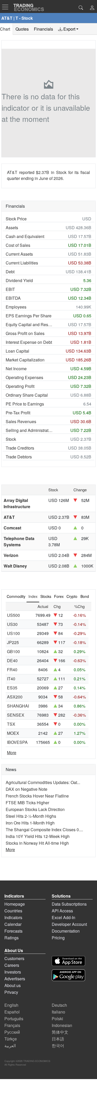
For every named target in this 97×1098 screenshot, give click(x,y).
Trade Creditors (20, 448)
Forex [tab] (59, 596)
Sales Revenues (21, 421)
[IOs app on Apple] (68, 961)
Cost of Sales (18, 245)
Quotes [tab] (22, 29)
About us (12, 985)
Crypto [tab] (71, 596)
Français (12, 1025)
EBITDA (13, 298)
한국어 (58, 1045)
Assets (12, 227)
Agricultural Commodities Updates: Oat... (43, 782)
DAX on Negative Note (26, 789)
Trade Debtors (19, 457)
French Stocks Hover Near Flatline (37, 796)
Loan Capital (17, 351)
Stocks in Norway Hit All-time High (37, 843)
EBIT (10, 289)
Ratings (11, 938)
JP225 (13, 642)
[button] (92, 8)
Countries (13, 911)
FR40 (12, 670)
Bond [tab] (84, 596)
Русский (12, 1032)
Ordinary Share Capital (27, 395)
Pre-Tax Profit (18, 413)
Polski (57, 1019)
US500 (13, 615)
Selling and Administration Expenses (29, 430)
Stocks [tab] (45, 596)
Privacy (11, 992)
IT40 (11, 679)
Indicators (13, 917)
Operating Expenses (24, 377)
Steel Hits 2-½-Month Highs (31, 816)
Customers (14, 958)
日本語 (58, 1039)
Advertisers (14, 979)
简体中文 (60, 1032)
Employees (16, 307)
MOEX (13, 733)
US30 (12, 624)
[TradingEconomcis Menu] (6, 7)
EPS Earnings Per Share (28, 316)
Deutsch (59, 1005)
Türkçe (10, 1039)
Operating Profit (20, 386)
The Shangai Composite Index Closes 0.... (44, 830)
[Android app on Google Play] (68, 975)
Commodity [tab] (16, 596)
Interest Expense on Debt (29, 342)
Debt (10, 272)
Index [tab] (33, 596)
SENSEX (15, 715)
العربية (10, 1045)
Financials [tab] (43, 29)
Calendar (12, 924)
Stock (11, 439)
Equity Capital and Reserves (29, 324)
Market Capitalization (25, 360)
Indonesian (62, 1025)
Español (12, 1012)
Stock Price (16, 219)
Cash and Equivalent (25, 236)
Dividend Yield (19, 280)
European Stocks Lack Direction (35, 809)
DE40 (12, 660)
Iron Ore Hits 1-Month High (30, 823)
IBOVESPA (17, 742)
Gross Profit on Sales (25, 333)
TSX (11, 724)
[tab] (68, 29)
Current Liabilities (22, 263)
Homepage (14, 904)
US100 (13, 633)
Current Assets (19, 254)
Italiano (58, 1012)
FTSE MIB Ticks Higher (27, 803)
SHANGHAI (18, 706)
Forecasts (13, 931)
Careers (11, 965)
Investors (12, 972)
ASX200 (15, 697)
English (11, 1005)
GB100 (13, 651)
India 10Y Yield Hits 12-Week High (38, 836)
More (11, 753)
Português (13, 1019)
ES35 (12, 688)
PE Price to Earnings (25, 404)
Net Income (16, 369)
